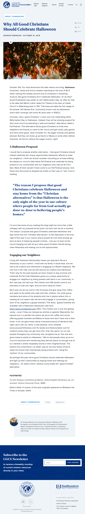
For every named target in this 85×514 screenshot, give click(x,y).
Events (54, 5)
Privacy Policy (27, 506)
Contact (70, 5)
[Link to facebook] (23, 501)
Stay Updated (73, 462)
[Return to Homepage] (26, 489)
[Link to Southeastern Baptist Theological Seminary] (67, 489)
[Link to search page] (76, 4)
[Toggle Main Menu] (81, 5)
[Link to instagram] (30, 501)
